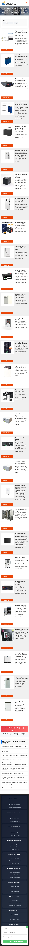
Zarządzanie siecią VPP (14, 891)
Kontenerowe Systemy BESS (14, 840)
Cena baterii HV (15, 801)
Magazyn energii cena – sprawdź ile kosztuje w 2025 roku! (20, 487)
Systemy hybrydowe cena (15, 877)
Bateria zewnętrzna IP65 (14, 821)
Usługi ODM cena (15, 900)
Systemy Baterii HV (14, 798)
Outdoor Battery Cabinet (14, 818)
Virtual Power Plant (14, 888)
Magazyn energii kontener (15, 846)
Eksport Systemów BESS (14, 910)
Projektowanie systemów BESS (15, 902)
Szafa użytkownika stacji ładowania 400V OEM (12, 773)
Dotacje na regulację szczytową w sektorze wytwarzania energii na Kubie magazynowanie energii (14, 763)
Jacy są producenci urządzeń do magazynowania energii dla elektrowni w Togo (13, 769)
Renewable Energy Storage (15, 874)
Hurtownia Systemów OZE (14, 854)
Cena (4, 23)
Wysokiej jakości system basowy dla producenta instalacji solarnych (13, 778)
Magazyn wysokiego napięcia (14, 804)
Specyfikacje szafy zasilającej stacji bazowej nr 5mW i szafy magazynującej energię (14, 783)
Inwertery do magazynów (14, 826)
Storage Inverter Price (15, 832)
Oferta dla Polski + (7, 49)
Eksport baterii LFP (14, 914)
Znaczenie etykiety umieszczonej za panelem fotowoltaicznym (12, 750)
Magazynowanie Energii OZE (14, 868)
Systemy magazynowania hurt (15, 860)
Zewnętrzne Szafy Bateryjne (14, 812)
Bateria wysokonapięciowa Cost (15, 807)
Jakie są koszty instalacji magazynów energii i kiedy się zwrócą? (21, 176)
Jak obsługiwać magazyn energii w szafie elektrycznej (14, 746)
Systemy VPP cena (15, 886)
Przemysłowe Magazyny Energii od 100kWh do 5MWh (20, 248)
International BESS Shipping (15, 916)
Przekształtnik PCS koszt (15, 835)
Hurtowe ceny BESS (15, 858)
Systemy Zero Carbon (14, 924)
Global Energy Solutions (14, 919)
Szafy (16, 23)
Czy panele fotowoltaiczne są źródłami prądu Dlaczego (14, 755)
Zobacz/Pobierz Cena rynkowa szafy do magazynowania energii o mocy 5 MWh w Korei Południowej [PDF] (14, 729)
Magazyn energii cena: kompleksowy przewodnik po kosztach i (21, 32)
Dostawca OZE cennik (15, 863)
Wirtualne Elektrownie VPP (14, 882)
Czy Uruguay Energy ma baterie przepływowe (12, 759)
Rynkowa (10, 23)
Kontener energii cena (15, 844)
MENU (26, 3)
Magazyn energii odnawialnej (15, 872)
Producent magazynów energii (15, 905)
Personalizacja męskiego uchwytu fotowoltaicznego (13, 787)
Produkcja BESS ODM (14, 896)
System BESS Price (15, 849)
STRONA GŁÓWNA (5, 12)
